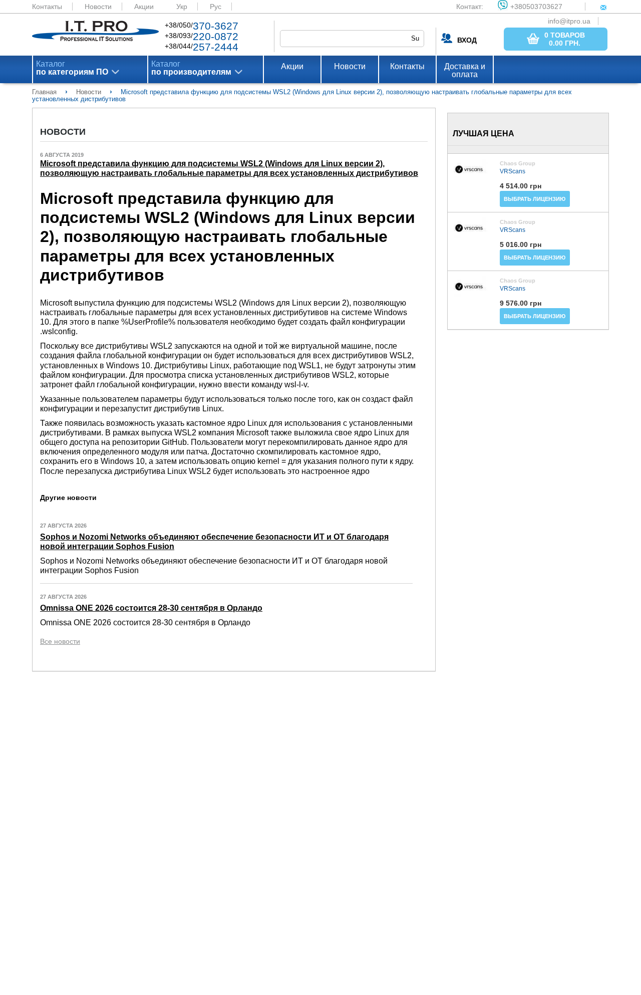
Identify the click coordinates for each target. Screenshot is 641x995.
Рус (215, 7)
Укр (181, 7)
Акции (144, 7)
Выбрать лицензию (534, 199)
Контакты (47, 7)
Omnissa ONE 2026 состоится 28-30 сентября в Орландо (151, 608)
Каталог (72, 68)
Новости (98, 7)
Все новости (60, 641)
